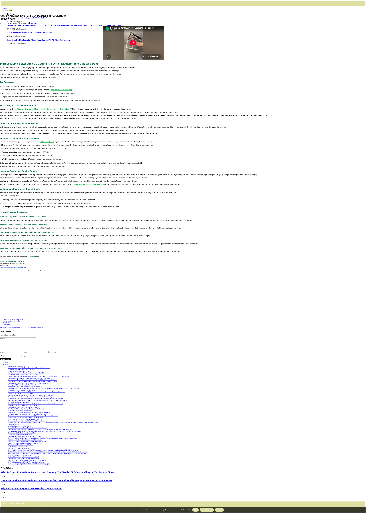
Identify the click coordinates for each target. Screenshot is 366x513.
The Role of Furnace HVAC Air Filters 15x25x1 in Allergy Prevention (29, 378)
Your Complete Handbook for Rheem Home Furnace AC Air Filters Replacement (32, 397)
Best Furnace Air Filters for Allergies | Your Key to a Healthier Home (29, 412)
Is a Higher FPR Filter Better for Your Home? (22, 385)
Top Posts (7, 364)
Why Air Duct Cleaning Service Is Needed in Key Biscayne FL (27, 441)
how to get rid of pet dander (11, 321)
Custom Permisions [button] (207, 510)
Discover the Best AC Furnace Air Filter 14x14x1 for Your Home (28, 421)
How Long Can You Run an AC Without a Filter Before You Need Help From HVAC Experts (36, 392)
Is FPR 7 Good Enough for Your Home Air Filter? (23, 457)
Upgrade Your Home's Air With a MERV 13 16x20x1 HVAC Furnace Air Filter (32, 380)
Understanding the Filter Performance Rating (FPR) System (26, 417)
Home (5, 8)
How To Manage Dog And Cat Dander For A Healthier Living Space (29, 368)
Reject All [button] (219, 510)
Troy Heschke (5, 23)
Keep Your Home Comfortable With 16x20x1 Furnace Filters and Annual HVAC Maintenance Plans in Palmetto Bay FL (44, 431)
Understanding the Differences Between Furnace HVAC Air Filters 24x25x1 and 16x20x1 (35, 398)
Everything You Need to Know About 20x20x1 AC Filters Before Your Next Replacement (35, 404)
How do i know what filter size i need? (20, 455)
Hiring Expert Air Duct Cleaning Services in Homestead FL (26, 419)
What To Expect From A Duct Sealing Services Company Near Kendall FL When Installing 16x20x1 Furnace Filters (43, 388)
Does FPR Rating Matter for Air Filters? (20, 410)
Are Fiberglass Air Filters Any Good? (19, 426)
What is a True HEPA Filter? (17, 424)
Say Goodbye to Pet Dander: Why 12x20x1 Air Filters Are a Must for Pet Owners (33, 416)
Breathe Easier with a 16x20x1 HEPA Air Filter (22, 405)
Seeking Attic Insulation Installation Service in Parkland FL (26, 373)
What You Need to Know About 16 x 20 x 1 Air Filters (24, 436)
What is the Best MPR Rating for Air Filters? (21, 390)
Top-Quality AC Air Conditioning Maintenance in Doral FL (26, 409)
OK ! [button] (195, 510)
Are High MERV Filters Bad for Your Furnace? (22, 369)
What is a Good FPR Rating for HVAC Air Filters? (23, 374)
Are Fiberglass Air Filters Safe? (17, 446)
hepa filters (6, 324)
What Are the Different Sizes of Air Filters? (21, 393)
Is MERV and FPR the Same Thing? (19, 371)
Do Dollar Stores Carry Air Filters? (18, 402)
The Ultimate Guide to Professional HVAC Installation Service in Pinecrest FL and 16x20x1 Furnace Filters (40, 429)
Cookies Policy (187, 510)
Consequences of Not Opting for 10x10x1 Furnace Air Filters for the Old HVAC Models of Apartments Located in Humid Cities (47, 453)
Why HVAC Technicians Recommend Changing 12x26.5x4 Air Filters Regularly (32, 381)
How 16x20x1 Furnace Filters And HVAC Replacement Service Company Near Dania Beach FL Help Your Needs (43, 450)
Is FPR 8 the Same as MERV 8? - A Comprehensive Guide (26, 462)
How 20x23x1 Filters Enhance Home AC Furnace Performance (27, 428)
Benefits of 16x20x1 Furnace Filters (19, 448)
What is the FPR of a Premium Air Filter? (20, 445)
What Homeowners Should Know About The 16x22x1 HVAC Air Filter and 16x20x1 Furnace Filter (38, 376)
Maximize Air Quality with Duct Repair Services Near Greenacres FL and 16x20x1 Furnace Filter (37, 400)
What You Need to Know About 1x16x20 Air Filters (24, 407)
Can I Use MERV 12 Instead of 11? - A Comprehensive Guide (27, 414)
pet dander (6, 323)
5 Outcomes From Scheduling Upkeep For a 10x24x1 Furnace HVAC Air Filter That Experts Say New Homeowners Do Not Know (48, 452)
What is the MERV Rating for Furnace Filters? (22, 433)
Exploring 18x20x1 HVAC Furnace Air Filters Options (25, 440)
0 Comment (33, 23)
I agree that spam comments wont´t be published (15, 356)
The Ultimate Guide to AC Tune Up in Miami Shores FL (25, 458)
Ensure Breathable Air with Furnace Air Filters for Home (25, 443)
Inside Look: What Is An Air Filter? (19, 366)
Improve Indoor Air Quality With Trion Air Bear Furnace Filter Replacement (31, 395)
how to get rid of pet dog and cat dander (15, 319)
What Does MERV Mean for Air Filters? (20, 434)
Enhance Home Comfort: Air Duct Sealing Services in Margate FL (28, 460)
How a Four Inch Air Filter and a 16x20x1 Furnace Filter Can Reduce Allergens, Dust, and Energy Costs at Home (42, 438)
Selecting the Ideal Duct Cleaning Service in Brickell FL (25, 386)
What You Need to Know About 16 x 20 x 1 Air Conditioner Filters (28, 383)
